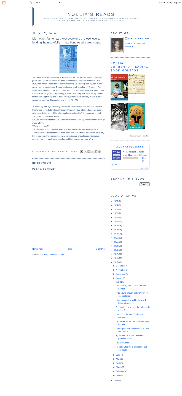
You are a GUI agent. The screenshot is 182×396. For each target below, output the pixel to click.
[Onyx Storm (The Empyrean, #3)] (119, 130)
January (120, 375)
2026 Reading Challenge (130, 146)
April (118, 363)
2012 (116, 254)
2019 (116, 225)
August (119, 278)
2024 (116, 205)
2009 (116, 380)
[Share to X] (92, 151)
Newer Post (37, 249)
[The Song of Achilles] (136, 128)
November (121, 270)
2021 (116, 217)
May (118, 359)
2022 (116, 213)
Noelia (125, 151)
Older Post (100, 249)
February (120, 371)
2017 (116, 234)
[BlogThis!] (89, 151)
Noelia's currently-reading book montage (130, 67)
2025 (116, 201)
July (118, 282)
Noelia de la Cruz (138, 39)
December (121, 266)
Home (69, 249)
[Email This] (86, 151)
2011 (116, 258)
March (119, 367)
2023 (116, 209)
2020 (116, 221)
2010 (116, 262)
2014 (116, 246)
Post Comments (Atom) (54, 254)
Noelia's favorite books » (140, 136)
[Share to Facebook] (96, 151)
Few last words (122, 343)
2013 (116, 250)
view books (144, 168)
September (121, 274)
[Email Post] (81, 151)
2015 (116, 242)
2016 (116, 238)
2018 (116, 230)
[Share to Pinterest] (99, 151)
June (118, 355)
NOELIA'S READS (91, 14)
